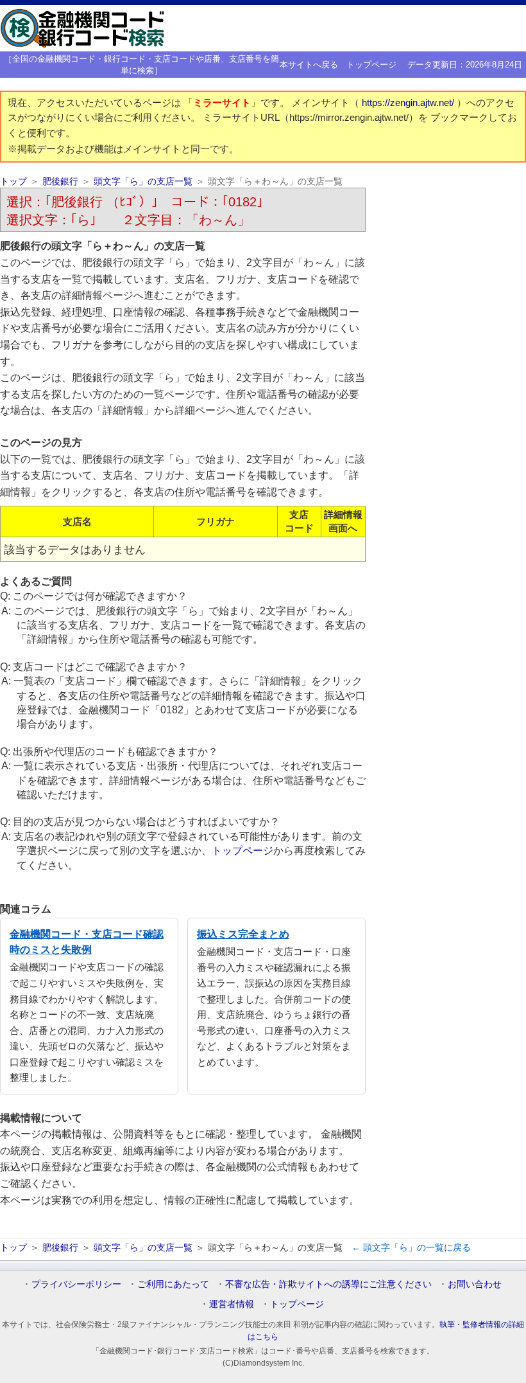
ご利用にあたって (173, 1284)
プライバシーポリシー (76, 1284)
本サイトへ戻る (309, 64)
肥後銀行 (60, 181)
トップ (13, 181)
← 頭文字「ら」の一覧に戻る (411, 1247)
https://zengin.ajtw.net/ (409, 103)
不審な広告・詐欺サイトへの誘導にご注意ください (328, 1284)
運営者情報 (231, 1304)
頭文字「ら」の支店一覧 (143, 181)
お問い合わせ (475, 1284)
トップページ (371, 64)
